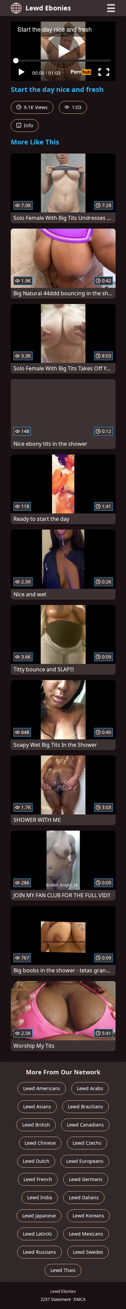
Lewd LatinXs (37, 1234)
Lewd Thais (63, 1270)
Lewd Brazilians (85, 1106)
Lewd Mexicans (86, 1234)
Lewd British (36, 1124)
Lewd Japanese (39, 1215)
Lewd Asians (37, 1106)
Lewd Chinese (40, 1143)
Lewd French (38, 1179)
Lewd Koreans (88, 1215)
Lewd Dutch (36, 1161)
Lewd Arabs (90, 1088)
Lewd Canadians (85, 1124)
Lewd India (39, 1197)
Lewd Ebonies (48, 7)
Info (28, 125)
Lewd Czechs (87, 1143)
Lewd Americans (41, 1088)
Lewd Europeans (84, 1161)
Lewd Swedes (88, 1252)
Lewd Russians (39, 1252)
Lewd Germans (85, 1179)
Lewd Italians (84, 1197)
